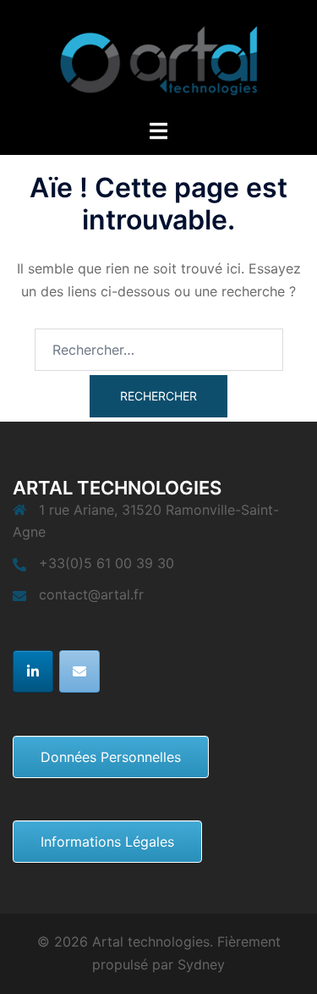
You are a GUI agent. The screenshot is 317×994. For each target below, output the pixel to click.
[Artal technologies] (158, 57)
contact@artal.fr (91, 594)
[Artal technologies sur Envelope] (79, 671)
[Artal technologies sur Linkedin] (33, 671)
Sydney (201, 964)
